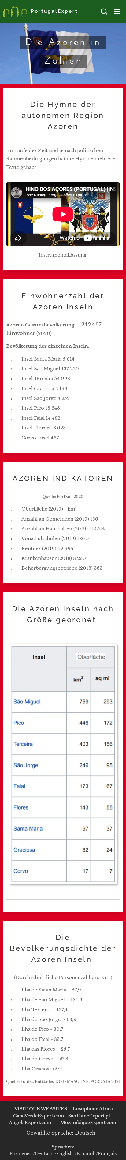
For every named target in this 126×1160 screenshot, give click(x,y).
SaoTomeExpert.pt (89, 1116)
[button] (104, 11)
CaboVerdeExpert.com (38, 1116)
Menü (117, 11)
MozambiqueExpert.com (88, 1122)
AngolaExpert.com (30, 1122)
